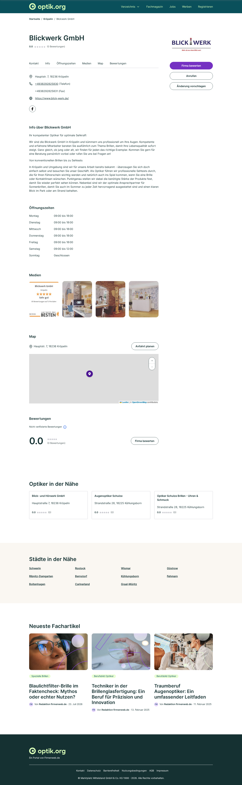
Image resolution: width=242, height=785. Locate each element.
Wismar (126, 568)
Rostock (80, 568)
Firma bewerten (144, 441)
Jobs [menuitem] (172, 6)
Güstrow (172, 568)
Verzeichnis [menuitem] (128, 6)
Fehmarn (172, 576)
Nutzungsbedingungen (134, 770)
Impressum (162, 770)
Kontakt (80, 770)
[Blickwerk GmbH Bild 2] (77, 299)
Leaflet (125, 402)
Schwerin (35, 568)
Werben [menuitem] (186, 6)
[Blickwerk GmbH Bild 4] (143, 299)
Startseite (34, 18)
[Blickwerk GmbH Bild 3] (110, 299)
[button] (89, 374)
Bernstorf (81, 576)
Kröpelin (48, 18)
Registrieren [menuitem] (205, 6)
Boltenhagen (37, 584)
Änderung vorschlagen (191, 86)
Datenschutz (94, 770)
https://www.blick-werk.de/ (52, 98)
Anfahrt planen (144, 346)
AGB (151, 770)
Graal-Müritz (129, 584)
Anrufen (191, 76)
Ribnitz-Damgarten (41, 576)
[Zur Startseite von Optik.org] (47, 6)
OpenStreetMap (139, 402)
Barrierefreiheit (111, 770)
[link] (58, 505)
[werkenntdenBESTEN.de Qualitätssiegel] (43, 299)
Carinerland (82, 584)
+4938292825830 (46, 83)
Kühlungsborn (130, 576)
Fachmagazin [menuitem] (154, 6)
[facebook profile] (32, 109)
